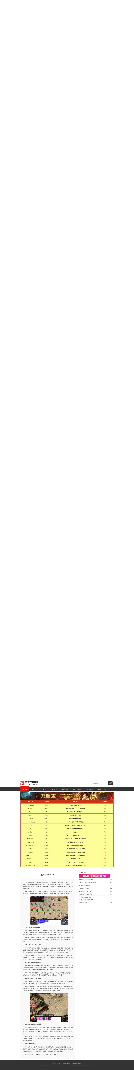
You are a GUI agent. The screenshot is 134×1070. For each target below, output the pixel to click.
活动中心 (34, 789)
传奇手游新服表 (77, 789)
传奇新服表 (65, 789)
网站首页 (24, 789)
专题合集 (54, 789)
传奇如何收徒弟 (83, 903)
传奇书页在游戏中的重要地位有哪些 (87, 882)
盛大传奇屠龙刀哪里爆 (84, 885)
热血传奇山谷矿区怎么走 (85, 891)
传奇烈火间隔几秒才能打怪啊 (86, 900)
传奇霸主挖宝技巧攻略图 (85, 897)
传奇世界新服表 (102, 789)
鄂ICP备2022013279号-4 (87, 1065)
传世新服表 (90, 789)
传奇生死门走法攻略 (84, 888)
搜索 (110, 783)
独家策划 (44, 789)
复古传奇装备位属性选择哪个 (86, 894)
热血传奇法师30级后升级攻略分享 (87, 879)
